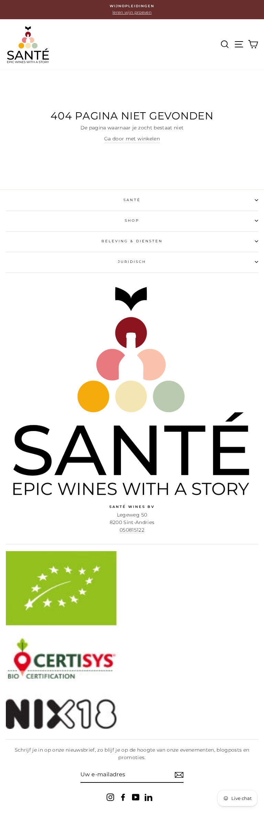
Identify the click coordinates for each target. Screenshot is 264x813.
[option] (132, 9)
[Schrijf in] (179, 775)
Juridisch (132, 261)
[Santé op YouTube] (136, 797)
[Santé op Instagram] (110, 797)
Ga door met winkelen (132, 138)
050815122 (132, 530)
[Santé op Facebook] (123, 797)
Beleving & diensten (132, 241)
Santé (131, 200)
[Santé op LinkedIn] (148, 797)
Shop (132, 220)
